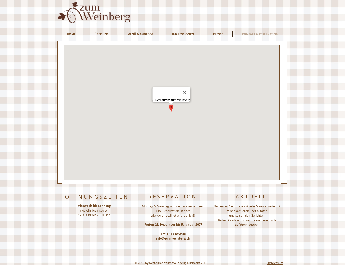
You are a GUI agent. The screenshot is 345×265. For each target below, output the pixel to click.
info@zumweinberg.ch (173, 238)
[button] (101, 34)
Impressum (275, 263)
